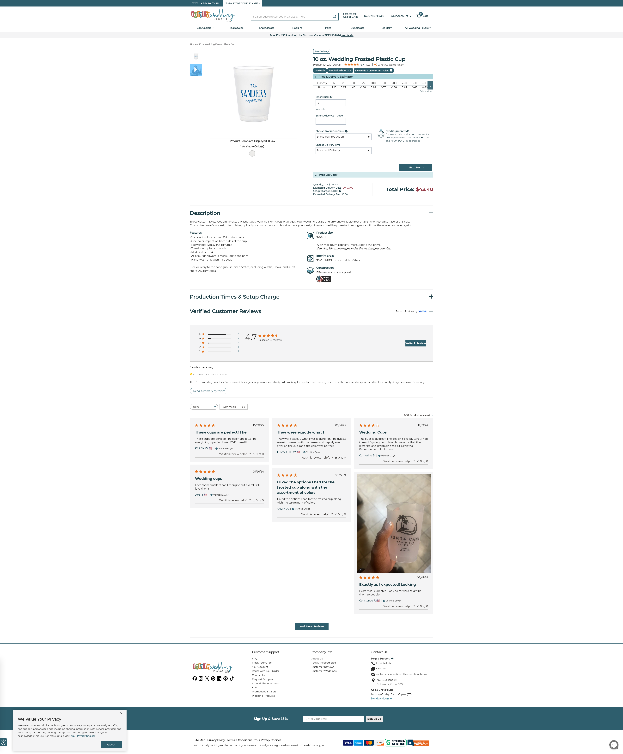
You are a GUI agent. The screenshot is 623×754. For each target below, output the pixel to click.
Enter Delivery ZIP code (329, 115)
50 (353, 83)
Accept (111, 744)
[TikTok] (231, 679)
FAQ (254, 658)
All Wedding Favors (417, 27)
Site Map (199, 740)
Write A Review (415, 343)
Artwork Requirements (266, 683)
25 (343, 83)
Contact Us (258, 675)
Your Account (260, 666)
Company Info (322, 652)
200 (394, 83)
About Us (317, 658)
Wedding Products (263, 695)
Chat (355, 16)
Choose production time (330, 131)
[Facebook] (194, 679)
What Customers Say (390, 64)
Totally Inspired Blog (324, 662)
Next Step (415, 167)
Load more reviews (311, 626)
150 (384, 83)
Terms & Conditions (239, 740)
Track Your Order (262, 662)
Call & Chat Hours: (382, 689)
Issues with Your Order (265, 670)
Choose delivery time (328, 144)
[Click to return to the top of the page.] (603, 751)
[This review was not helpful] (260, 454)
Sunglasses (357, 27)
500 (425, 83)
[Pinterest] (213, 679)
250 (404, 83)
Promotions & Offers (264, 691)
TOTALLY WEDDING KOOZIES (243, 3)
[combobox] (297, 16)
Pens (328, 27)
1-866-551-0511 (384, 663)
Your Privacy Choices (267, 740)
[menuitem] (252, 153)
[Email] (373, 674)
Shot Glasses (266, 27)
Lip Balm (387, 27)
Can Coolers (204, 27)
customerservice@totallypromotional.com (401, 674)
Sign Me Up (374, 718)
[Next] (432, 85)
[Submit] (333, 16)
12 (334, 83)
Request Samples (262, 679)
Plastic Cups (236, 27)
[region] (70, 730)
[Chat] (373, 669)
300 (414, 83)
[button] (399, 16)
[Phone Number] (373, 663)
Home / (194, 44)
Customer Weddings (324, 670)
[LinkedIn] (219, 679)
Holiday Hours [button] (380, 698)
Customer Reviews (323, 666)
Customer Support (265, 652)
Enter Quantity (324, 97)
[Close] (121, 713)
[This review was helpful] (254, 454)
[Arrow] (391, 658)
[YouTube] (225, 679)
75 (363, 83)
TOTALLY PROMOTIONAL (206, 3)
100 (373, 83)
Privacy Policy (216, 740)
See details (347, 35)
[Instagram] (200, 679)
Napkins (297, 27)
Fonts (255, 687)
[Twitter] (207, 679)
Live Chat (381, 668)
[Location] (373, 680)
